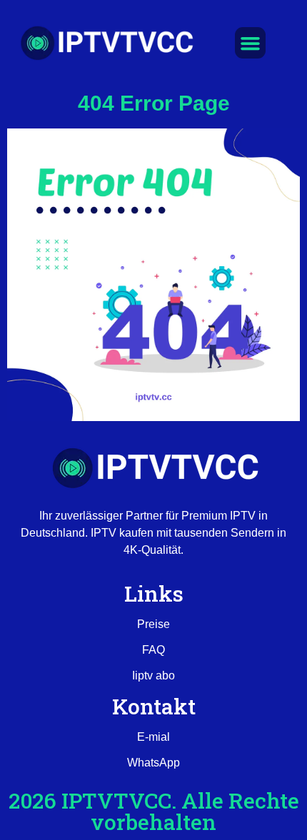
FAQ (153, 650)
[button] (250, 43)
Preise (153, 624)
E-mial (153, 737)
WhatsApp (153, 762)
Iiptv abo (153, 675)
